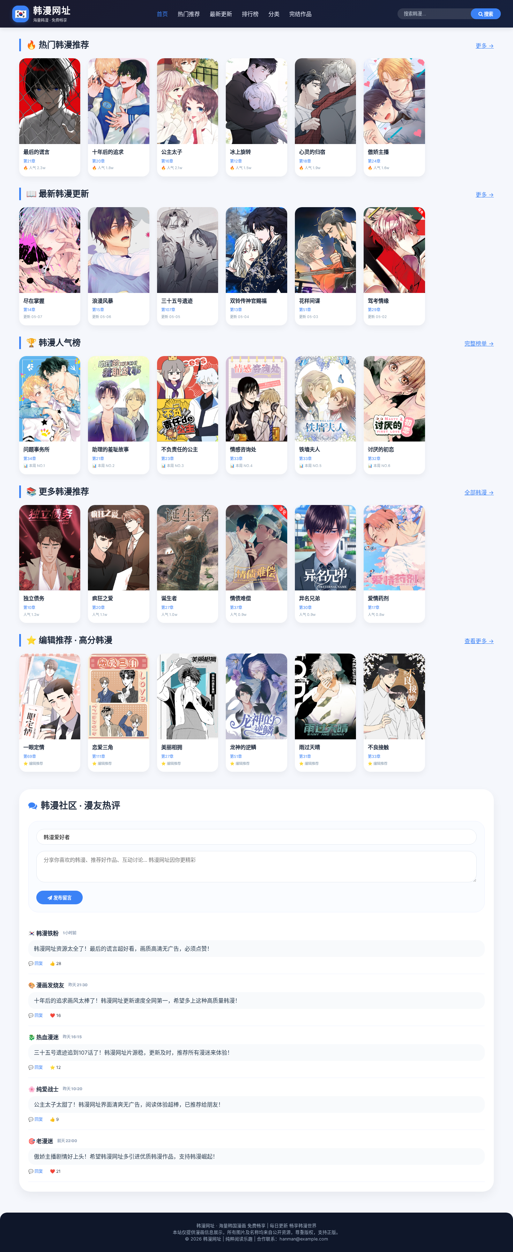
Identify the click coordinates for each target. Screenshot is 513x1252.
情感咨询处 (243, 449)
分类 (274, 13)
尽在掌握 (33, 300)
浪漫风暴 (102, 300)
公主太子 (171, 152)
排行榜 (250, 13)
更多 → (485, 45)
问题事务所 (36, 449)
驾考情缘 (378, 300)
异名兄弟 (309, 598)
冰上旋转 (240, 152)
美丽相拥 (171, 747)
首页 (162, 13)
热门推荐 (189, 13)
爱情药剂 (378, 598)
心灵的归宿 (312, 152)
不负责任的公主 (179, 449)
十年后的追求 (108, 152)
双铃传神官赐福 (248, 300)
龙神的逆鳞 (243, 747)
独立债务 (33, 598)
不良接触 (378, 747)
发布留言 (62, 897)
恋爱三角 (102, 747)
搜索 (488, 14)
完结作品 (300, 13)
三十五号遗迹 (177, 300)
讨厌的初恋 (381, 449)
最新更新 (221, 13)
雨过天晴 (309, 747)
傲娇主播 (378, 152)
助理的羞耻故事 (110, 449)
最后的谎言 (36, 152)
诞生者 (169, 598)
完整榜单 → (479, 343)
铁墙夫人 (309, 449)
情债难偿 (240, 598)
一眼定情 (33, 747)
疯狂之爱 (102, 598)
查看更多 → (479, 641)
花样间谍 (309, 300)
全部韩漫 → (479, 492)
